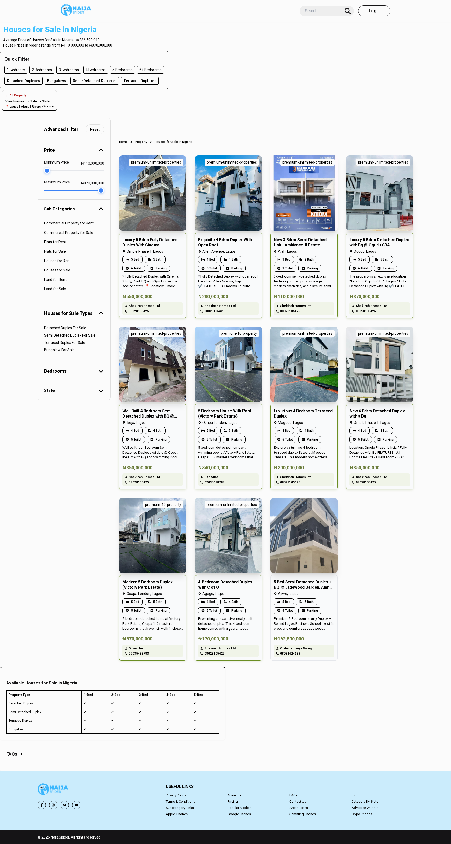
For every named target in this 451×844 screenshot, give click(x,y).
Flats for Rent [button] (55, 242)
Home (123, 142)
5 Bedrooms (122, 70)
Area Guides (298, 808)
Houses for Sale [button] (57, 270)
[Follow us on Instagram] (53, 805)
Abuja (25, 106)
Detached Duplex (21, 703)
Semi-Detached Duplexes (95, 81)
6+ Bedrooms (150, 70)
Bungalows (56, 81)
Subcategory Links (180, 808)
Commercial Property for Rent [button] (69, 223)
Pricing (233, 801)
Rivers (36, 106)
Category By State (365, 801)
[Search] (348, 11)
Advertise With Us (365, 808)
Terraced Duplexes (139, 81)
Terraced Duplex (20, 720)
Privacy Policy (176, 795)
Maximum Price (57, 182)
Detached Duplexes (23, 81)
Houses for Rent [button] (57, 261)
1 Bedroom (16, 70)
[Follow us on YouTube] (76, 805)
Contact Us (297, 801)
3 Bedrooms (69, 70)
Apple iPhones (177, 814)
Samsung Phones (302, 814)
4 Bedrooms (96, 70)
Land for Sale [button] (55, 289)
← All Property (15, 95)
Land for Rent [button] (55, 280)
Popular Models (239, 808)
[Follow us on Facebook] (42, 805)
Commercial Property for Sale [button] (68, 232)
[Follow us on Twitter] (65, 805)
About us (234, 795)
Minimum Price (56, 162)
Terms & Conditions (180, 801)
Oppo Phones (362, 814)
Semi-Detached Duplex (25, 712)
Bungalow (16, 729)
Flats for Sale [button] (55, 251)
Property (141, 142)
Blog (355, 795)
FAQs (293, 795)
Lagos (14, 106)
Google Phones (239, 814)
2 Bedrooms (42, 70)
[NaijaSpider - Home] (53, 790)
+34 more (48, 106)
